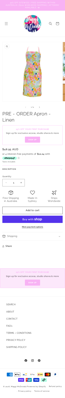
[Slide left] (25, 107)
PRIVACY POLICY (15, 340)
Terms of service (42, 391)
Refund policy (55, 386)
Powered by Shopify (36, 386)
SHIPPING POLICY (16, 347)
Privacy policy (24, 391)
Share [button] (9, 246)
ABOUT (10, 311)
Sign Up (32, 140)
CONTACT (12, 319)
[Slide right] (39, 107)
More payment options (32, 227)
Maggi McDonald (19, 386)
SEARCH (11, 304)
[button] (6, 23)
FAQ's (9, 326)
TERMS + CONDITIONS (19, 333)
